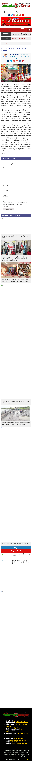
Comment (6, 168)
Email (5, 191)
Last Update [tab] (16, 548)
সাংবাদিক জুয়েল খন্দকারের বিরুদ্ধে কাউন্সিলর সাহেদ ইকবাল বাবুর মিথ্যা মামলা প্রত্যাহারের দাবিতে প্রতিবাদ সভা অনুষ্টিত (14, 258)
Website (5, 196)
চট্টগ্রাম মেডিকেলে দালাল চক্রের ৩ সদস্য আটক (15, 543)
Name (5, 186)
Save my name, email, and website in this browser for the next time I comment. (15, 204)
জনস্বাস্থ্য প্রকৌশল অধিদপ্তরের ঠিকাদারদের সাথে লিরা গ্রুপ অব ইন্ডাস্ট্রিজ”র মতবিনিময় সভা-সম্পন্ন (15, 280)
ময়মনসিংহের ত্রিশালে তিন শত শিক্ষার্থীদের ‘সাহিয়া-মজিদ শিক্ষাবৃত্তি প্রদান (21, 562)
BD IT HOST (24, 759)
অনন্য (6, 44)
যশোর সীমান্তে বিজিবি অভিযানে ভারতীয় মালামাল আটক (16, 237)
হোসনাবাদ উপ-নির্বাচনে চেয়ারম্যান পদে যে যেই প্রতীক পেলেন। (15, 402)
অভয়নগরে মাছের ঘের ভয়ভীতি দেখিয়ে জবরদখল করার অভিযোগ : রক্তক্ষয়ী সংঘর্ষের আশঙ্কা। (16, 423)
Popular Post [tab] (16, 551)
